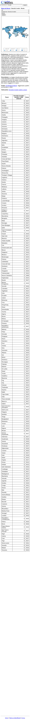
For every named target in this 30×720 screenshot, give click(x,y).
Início (6, 718)
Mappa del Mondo (5, 8)
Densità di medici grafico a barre (18, 90)
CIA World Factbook (11, 85)
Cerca (23, 718)
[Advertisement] (15, 567)
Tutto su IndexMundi (15, 718)
